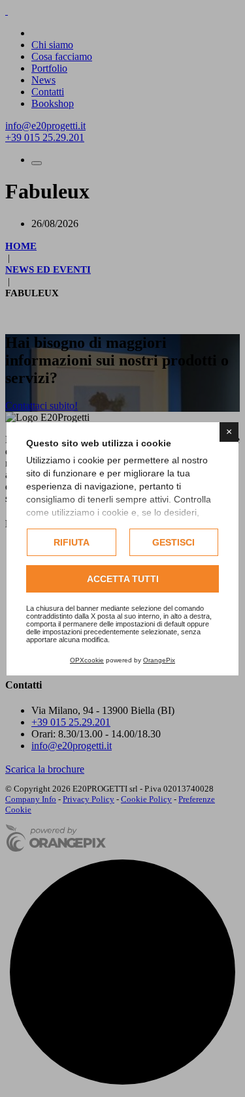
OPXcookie (87, 660)
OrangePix (159, 660)
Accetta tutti (123, 579)
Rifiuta (72, 542)
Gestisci (173, 542)
